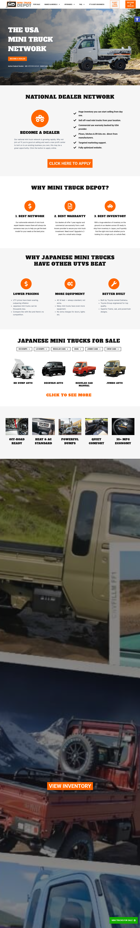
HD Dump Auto (23, 383)
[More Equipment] (70, 283)
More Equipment (70, 294)
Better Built (113, 294)
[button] (137, 19)
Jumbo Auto (115, 383)
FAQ (80, 4)
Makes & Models (51, 4)
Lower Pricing (26, 294)
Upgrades (68, 4)
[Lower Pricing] (26, 283)
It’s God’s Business (96, 4)
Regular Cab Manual (84, 384)
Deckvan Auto (53, 383)
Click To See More (69, 395)
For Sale (36, 4)
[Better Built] (113, 283)
